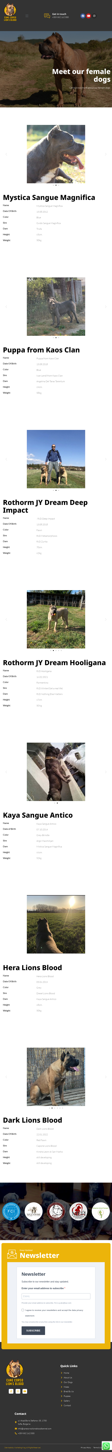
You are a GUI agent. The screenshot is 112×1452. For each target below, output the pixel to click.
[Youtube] (88, 15)
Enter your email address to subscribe (43, 1288)
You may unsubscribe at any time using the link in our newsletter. (47, 1322)
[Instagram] (94, 15)
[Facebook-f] (11, 1391)
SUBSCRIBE (33, 1330)
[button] (26, 16)
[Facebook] (82, 15)
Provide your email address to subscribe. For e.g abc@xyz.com (46, 1303)
